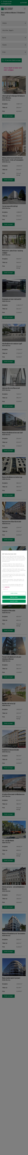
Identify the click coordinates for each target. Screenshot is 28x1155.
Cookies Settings (14, 593)
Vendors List (5, 589)
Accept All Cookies (14, 601)
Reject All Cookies (14, 597)
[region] (14, 577)
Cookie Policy (7, 587)
